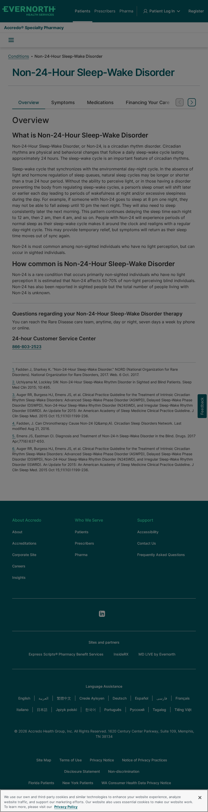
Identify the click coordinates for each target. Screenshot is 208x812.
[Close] (199, 797)
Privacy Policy (66, 807)
